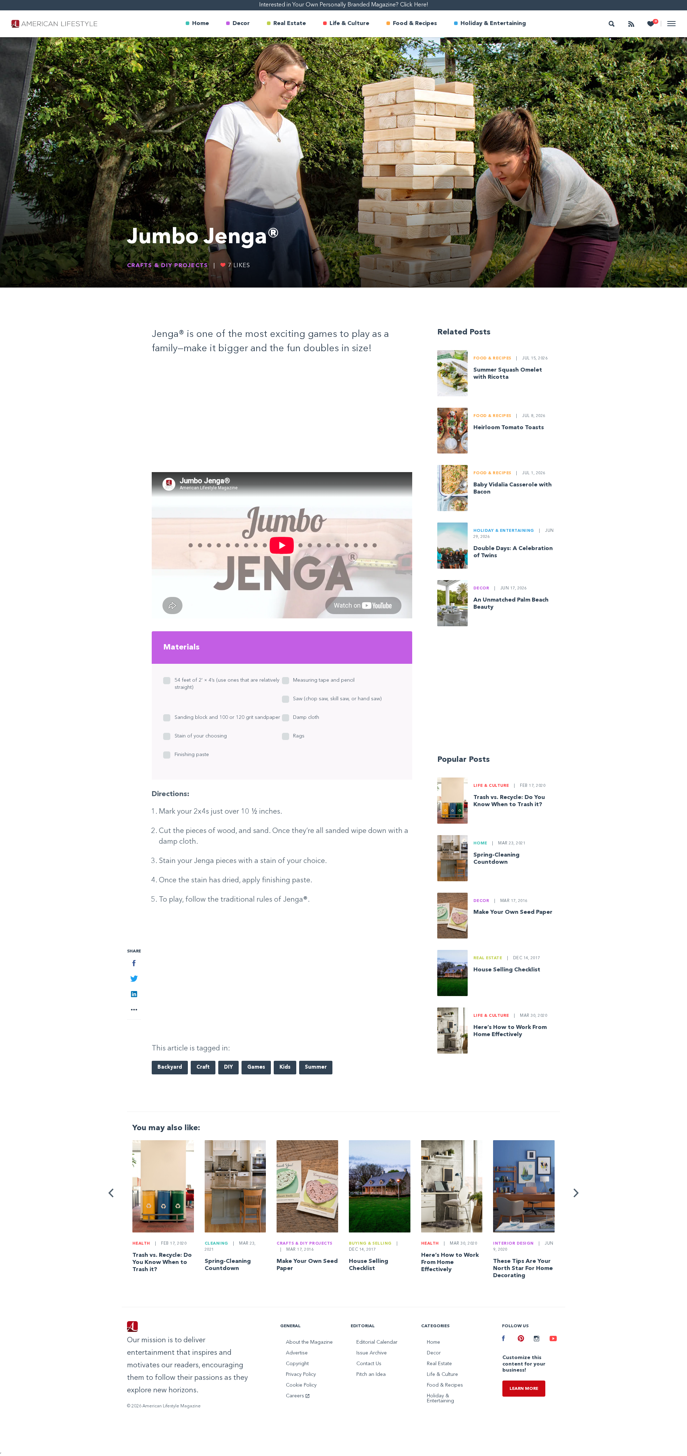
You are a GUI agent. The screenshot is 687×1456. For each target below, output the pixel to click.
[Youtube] (552, 1339)
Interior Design (513, 1244)
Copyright (297, 1363)
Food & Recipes (415, 23)
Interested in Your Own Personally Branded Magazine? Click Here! (343, 5)
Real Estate (289, 23)
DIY (228, 1067)
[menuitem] (197, 23)
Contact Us (368, 1363)
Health (141, 1244)
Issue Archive (371, 1352)
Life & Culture (349, 23)
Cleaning (216, 1244)
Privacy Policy (301, 1374)
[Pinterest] (520, 1339)
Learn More (524, 1389)
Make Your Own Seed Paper (512, 912)
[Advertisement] (282, 416)
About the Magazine (309, 1342)
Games (256, 1067)
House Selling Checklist (506, 970)
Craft (203, 1067)
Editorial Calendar (377, 1342)
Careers (296, 1395)
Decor (241, 23)
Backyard (169, 1067)
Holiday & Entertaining (493, 23)
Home (200, 23)
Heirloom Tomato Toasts (508, 428)
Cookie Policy (301, 1385)
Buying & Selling (370, 1244)
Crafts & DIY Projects (167, 266)
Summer (316, 1067)
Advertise (297, 1352)
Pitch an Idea (371, 1374)
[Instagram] (536, 1339)
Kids (285, 1067)
